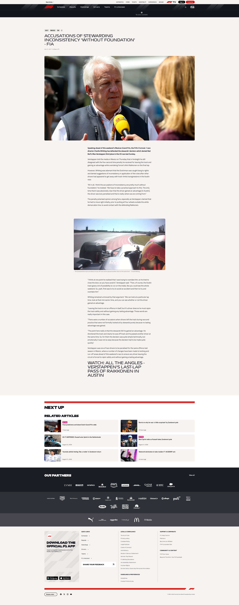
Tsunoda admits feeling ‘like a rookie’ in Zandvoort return (81, 452)
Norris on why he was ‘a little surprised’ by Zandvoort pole (158, 422)
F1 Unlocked (119, 7)
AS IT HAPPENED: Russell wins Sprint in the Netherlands (81, 437)
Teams (107, 7)
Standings (84, 7)
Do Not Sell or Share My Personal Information (135, 568)
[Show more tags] (62, 30)
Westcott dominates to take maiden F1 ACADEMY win (157, 452)
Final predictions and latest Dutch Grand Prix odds (79, 425)
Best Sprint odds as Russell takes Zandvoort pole (155, 439)
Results (72, 7)
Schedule (61, 7)
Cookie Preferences (127, 581)
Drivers (96, 7)
